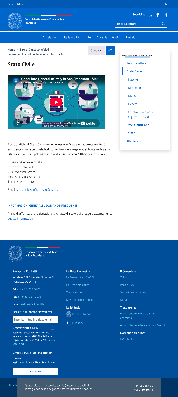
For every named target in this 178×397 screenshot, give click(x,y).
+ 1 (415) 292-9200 (29, 289)
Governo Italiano (16, 4)
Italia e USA (127, 285)
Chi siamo (125, 277)
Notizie (124, 300)
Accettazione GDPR (25, 327)
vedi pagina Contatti (32, 304)
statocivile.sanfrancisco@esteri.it (38, 189)
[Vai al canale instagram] (163, 15)
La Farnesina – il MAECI (80, 277)
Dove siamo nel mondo (79, 300)
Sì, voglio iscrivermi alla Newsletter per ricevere (32, 353)
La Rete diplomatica (77, 285)
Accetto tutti (143, 389)
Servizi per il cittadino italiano (26, 54)
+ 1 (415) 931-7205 (29, 296)
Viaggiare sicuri (74, 292)
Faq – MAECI (127, 339)
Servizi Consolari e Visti (34, 49)
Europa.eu (77, 323)
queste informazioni (20, 218)
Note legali (15, 385)
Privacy (51, 340)
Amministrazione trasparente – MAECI (142, 325)
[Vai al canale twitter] (149, 15)
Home (11, 49)
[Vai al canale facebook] (156, 15)
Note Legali (18, 344)
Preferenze (144, 385)
